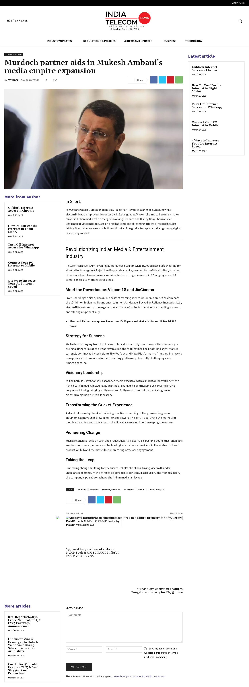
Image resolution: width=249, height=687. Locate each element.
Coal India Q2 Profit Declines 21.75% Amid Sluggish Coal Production (23, 669)
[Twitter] (225, 21)
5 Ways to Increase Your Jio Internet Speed (22, 284)
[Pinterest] (170, 79)
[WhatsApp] (179, 79)
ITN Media (13, 79)
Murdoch (94, 489)
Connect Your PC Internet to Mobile (21, 264)
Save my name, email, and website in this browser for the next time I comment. (161, 652)
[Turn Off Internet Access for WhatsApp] (50, 249)
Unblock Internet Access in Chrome (21, 209)
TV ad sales (129, 489)
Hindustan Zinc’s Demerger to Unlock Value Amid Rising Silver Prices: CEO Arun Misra (23, 645)
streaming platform (111, 489)
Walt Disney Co (157, 489)
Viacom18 (141, 489)
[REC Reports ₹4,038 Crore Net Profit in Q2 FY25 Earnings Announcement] (50, 621)
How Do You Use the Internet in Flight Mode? (22, 229)
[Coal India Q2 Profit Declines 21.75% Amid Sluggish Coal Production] (50, 668)
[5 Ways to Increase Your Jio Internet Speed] (50, 285)
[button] (240, 21)
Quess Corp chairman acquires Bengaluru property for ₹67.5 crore (157, 590)
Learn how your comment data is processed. (139, 676)
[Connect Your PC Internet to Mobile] (50, 267)
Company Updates (13, 54)
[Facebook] (218, 21)
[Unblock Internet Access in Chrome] (50, 212)
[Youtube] (232, 21)
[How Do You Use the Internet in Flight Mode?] (50, 230)
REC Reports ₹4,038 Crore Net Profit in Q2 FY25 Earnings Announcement (24, 621)
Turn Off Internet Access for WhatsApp (23, 246)
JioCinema (81, 489)
